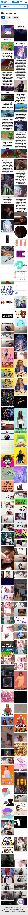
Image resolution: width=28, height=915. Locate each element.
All (3, 17)
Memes (4, 22)
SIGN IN (22, 1)
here (5, 913)
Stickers (16, 17)
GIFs (9, 17)
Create (16, 1)
